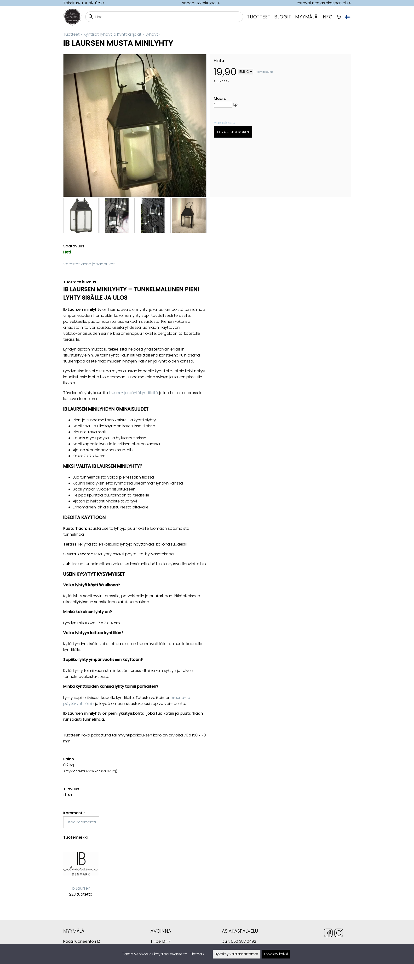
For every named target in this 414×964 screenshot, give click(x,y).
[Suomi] (348, 17)
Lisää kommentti (81, 822)
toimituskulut (265, 72)
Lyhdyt (153, 34)
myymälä (306, 17)
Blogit (282, 17)
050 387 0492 (243, 941)
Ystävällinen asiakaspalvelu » (324, 3)
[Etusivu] (74, 24)
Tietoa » (197, 954)
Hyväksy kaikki (276, 954)
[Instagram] (338, 934)
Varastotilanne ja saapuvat (89, 264)
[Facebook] (328, 934)
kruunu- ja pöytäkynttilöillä (133, 393)
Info (327, 17)
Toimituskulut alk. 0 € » (83, 3)
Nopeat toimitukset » (201, 3)
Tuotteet (258, 17)
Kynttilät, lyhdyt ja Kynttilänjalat (114, 34)
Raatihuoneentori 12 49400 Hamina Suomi (81, 942)
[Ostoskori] (339, 17)
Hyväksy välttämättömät (237, 954)
